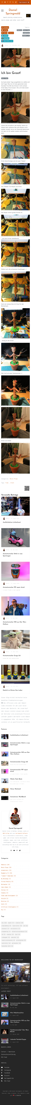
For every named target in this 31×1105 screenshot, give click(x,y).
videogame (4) (6, 937)
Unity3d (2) (4, 898)
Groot (12, 482)
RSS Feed (4, 1057)
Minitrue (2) (5, 901)
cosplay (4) (10, 934)
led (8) (25, 925)
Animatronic (26, 33)
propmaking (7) (6, 931)
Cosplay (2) (4, 892)
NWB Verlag (6, 833)
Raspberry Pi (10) (6, 873)
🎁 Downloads (5, 38)
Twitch (5, 33)
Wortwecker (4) (5, 884)
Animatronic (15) (6, 870)
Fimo (6, 482)
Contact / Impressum (8, 1051)
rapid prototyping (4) (8, 940)
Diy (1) (3, 909)
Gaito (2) (4, 904)
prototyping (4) (21, 940)
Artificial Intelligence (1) (9, 907)
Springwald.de (9, 1078)
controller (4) (6, 943)
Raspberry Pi (26, 35)
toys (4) (17, 934)
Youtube (6, 1067)
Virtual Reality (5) (7, 881)
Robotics (19, 30)
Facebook (7, 1073)
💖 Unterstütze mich (7, 41)
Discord (11, 33)
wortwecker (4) (16, 943)
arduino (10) (19, 922)
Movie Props (26, 30)
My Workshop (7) (6, 878)
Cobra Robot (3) (6, 887)
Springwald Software (21, 833)
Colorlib (18, 1095)
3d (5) (3, 934)
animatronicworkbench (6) (19, 931)
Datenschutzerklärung (8, 1054)
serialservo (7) (15, 928)
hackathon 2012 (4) (7, 946)
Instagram (5, 27)
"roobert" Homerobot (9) (8, 876)
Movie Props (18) (6, 867)
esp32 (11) (11, 922)
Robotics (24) (5, 864)
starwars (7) (5, 928)
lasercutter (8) (17, 925)
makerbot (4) (15, 937)
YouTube (5, 30)
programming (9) (6, 925)
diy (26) (4, 922)
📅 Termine (5, 35)
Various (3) (4, 890)
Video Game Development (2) (9, 895)
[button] (2, 10)
